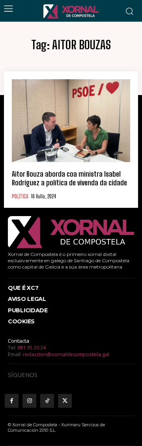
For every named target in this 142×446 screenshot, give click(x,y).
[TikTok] (47, 401)
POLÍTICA (20, 197)
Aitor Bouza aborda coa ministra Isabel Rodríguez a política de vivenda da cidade (69, 178)
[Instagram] (29, 401)
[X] (65, 401)
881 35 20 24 (31, 347)
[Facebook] (12, 401)
